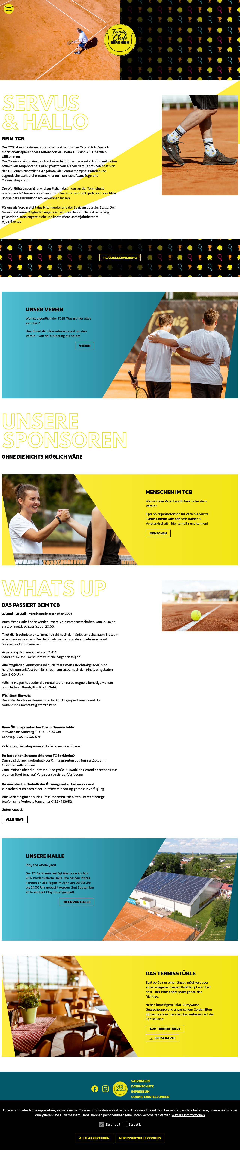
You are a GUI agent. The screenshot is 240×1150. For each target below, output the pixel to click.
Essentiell (113, 1124)
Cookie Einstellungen (150, 1096)
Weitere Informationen (188, 1115)
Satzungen (140, 1081)
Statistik (135, 1124)
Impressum (140, 1091)
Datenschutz (142, 1086)
